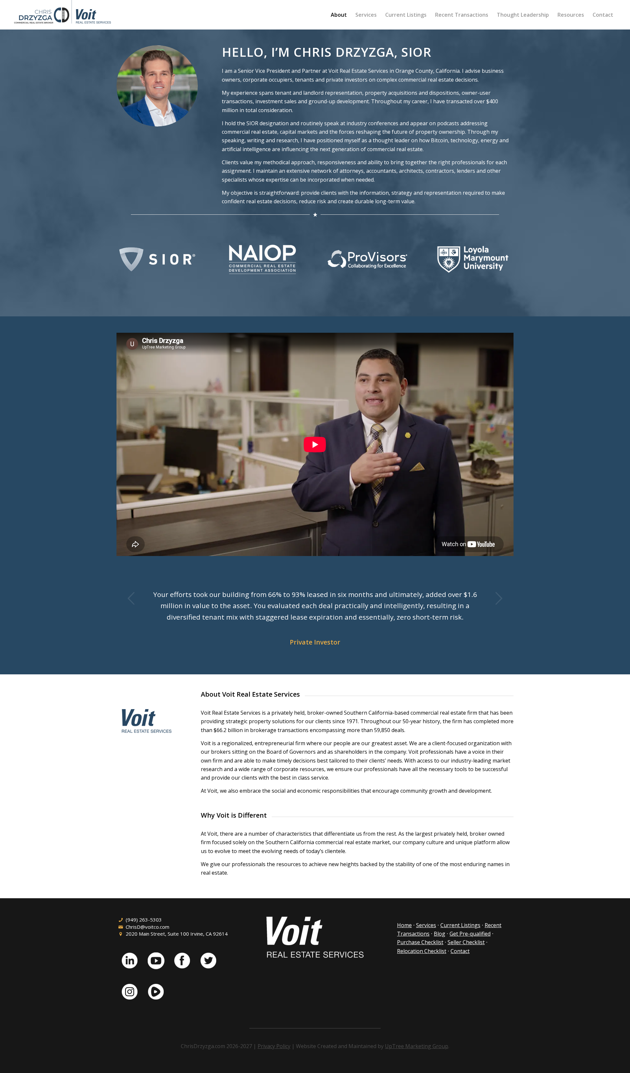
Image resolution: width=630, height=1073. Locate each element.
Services (426, 925)
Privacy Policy (274, 1046)
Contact (460, 951)
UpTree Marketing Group (416, 1046)
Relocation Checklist (421, 951)
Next (499, 598)
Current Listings (460, 925)
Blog (439, 933)
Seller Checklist (466, 942)
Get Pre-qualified (470, 933)
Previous (131, 598)
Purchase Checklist (420, 942)
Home (404, 925)
